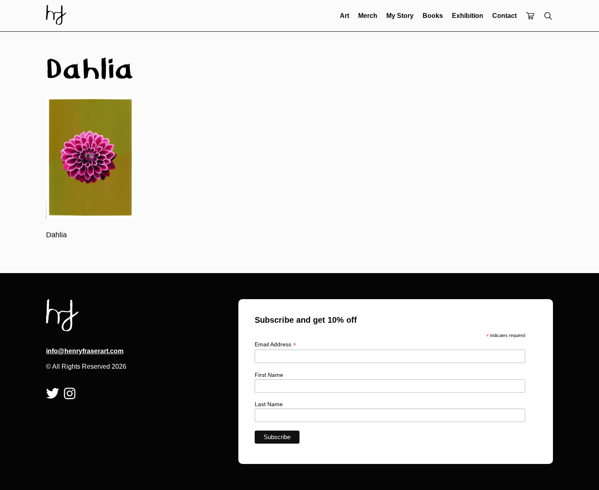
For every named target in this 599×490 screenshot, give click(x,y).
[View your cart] (530, 16)
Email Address (275, 344)
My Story (400, 15)
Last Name (269, 404)
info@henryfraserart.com (84, 351)
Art (344, 15)
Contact (504, 15)
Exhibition (467, 15)
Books (433, 15)
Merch (367, 15)
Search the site (548, 16)
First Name (269, 375)
